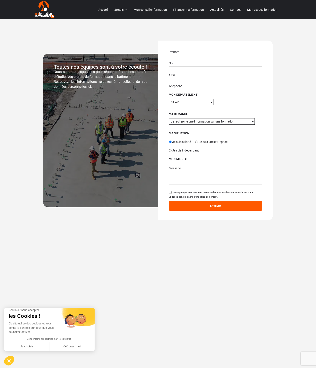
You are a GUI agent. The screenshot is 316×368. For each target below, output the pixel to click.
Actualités (217, 9)
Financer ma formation (188, 9)
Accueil (103, 9)
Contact (235, 9)
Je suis (119, 9)
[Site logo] (45, 9)
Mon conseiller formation (150, 9)
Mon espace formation (262, 9)
